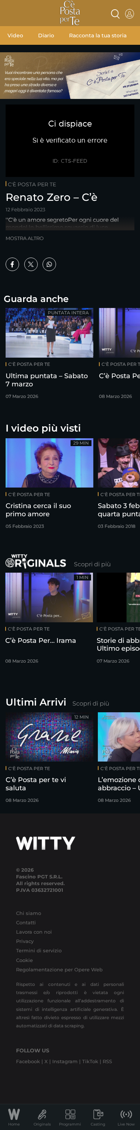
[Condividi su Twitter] (31, 264)
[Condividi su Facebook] (12, 264)
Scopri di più (92, 564)
